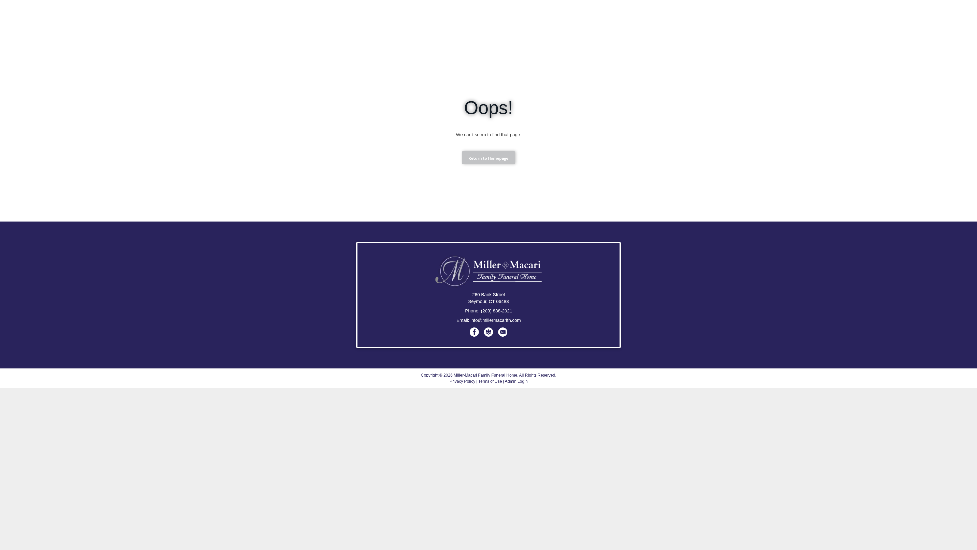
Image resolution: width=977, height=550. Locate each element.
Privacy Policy (462, 381)
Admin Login (516, 381)
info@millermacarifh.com (495, 320)
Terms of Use (490, 381)
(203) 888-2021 (496, 310)
